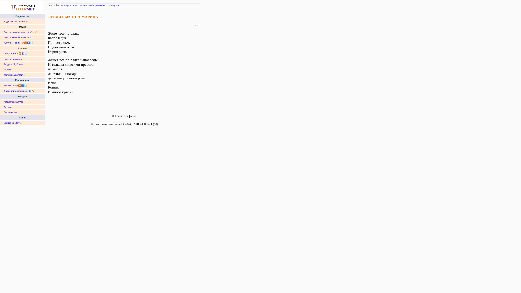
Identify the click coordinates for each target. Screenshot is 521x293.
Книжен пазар (11, 85)
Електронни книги (13, 59)
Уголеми (83, 5)
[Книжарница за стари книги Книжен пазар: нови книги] (19, 85)
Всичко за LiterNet (13, 123)
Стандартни (113, 5)
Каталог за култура (13, 102)
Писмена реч (10, 112)
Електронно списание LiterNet (19, 32)
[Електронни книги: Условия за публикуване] (27, 21)
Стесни (73, 5)
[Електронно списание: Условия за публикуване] (36, 32)
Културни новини (12, 43)
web (197, 25)
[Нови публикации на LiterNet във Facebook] (23, 53)
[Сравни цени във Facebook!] (30, 91)
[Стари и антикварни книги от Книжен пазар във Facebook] (22, 85)
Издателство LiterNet (14, 21)
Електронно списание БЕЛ (17, 37)
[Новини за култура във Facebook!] (28, 43)
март (15, 53)
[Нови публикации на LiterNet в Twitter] (26, 53)
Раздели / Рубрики (13, 64)
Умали (91, 5)
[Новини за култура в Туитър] (31, 43)
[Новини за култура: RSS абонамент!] (25, 43)
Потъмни (100, 5)
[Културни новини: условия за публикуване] (23, 43)
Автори (7, 69)
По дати (8, 53)
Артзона (8, 107)
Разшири (65, 5)
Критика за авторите (14, 75)
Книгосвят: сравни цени (16, 91)
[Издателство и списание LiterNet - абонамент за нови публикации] (20, 53)
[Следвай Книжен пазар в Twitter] (25, 85)
